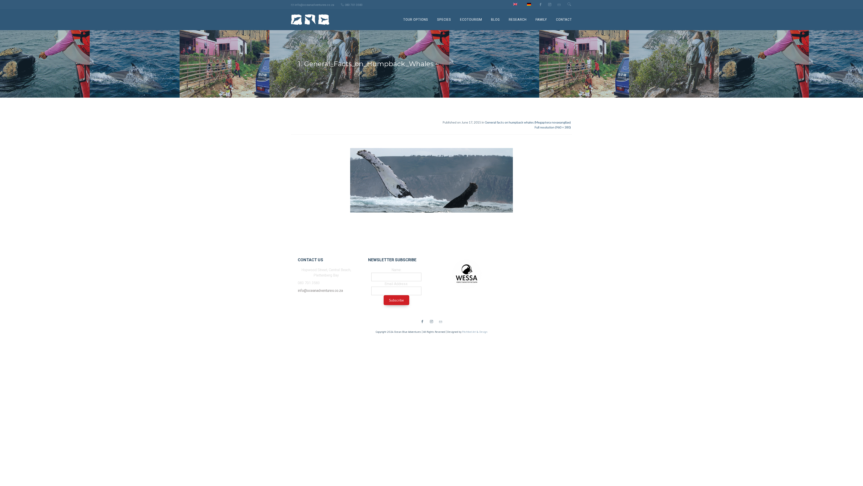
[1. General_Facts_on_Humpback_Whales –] (431, 181)
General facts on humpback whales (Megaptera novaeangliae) (528, 122)
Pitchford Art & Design (474, 331)
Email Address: (396, 284)
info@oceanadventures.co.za (320, 290)
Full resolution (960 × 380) (553, 127)
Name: (396, 270)
